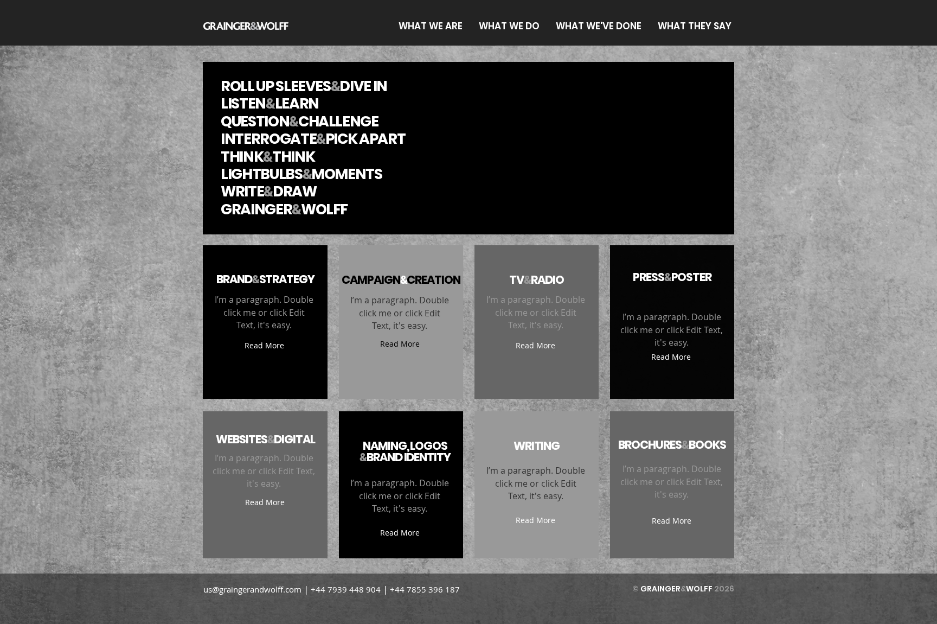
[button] (264, 345)
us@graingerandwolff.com (252, 589)
